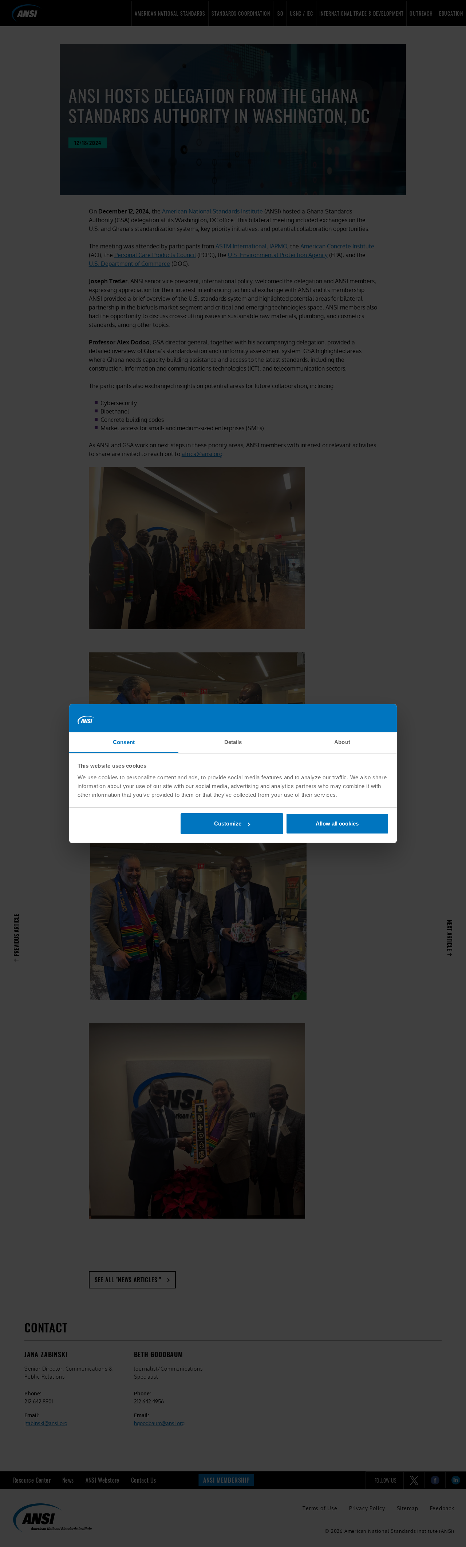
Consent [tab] (124, 742)
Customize (227, 823)
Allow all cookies (337, 823)
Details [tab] (233, 742)
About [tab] (342, 742)
